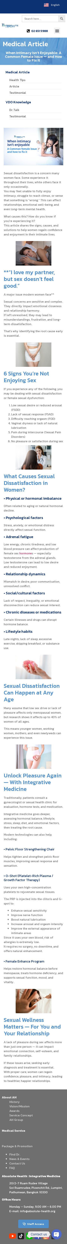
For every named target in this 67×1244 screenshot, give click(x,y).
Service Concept (21, 1115)
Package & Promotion (17, 1146)
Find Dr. (14, 1154)
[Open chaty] (57, 1234)
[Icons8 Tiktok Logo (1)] (21, 1236)
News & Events (19, 1159)
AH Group (16, 1119)
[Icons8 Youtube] (12, 1236)
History (14, 1102)
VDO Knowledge (18, 102)
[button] (57, 31)
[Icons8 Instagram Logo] (46, 1236)
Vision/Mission (19, 1106)
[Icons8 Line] (29, 1236)
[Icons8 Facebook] (38, 1236)
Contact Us (17, 1163)
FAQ (12, 1168)
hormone (25, 553)
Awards (14, 1111)
